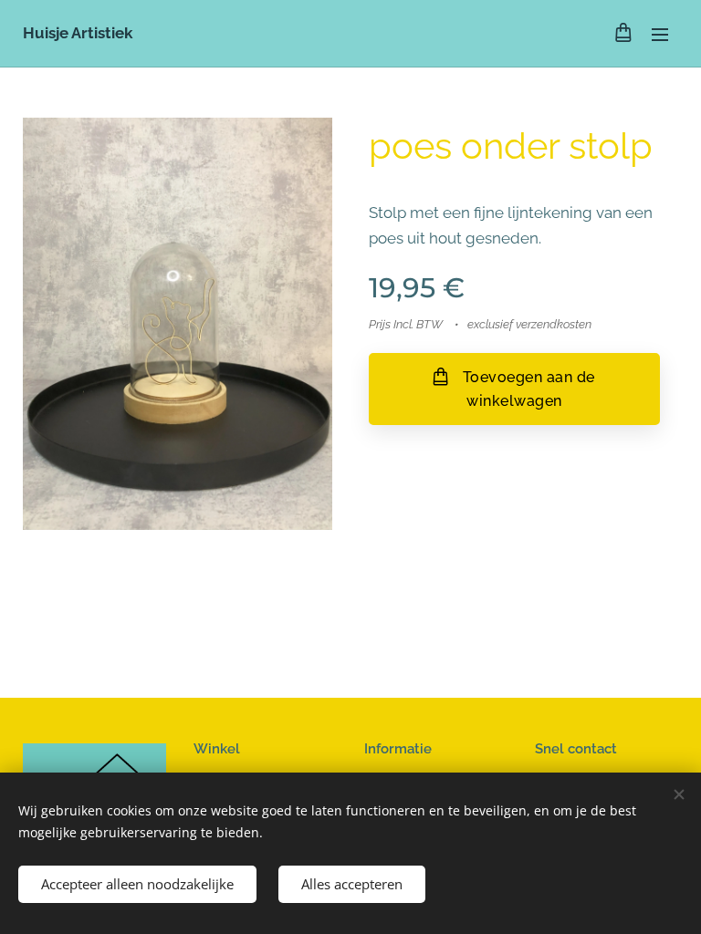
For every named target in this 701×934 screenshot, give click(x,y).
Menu (660, 34)
